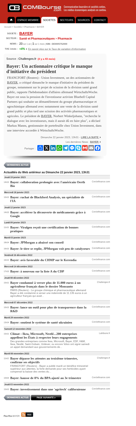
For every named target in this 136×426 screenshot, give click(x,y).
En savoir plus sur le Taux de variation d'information (57, 49)
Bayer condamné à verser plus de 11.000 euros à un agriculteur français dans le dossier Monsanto (45, 284)
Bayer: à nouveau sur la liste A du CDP (37, 271)
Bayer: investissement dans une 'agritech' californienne (48, 389)
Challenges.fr (27, 58)
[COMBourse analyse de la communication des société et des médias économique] (59, 13)
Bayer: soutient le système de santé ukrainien (41, 322)
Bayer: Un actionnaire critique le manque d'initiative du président (49, 68)
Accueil (7, 27)
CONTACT (100, 20)
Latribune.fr (104, 333)
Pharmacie (29, 27)
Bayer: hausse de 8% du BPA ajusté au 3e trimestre (45, 378)
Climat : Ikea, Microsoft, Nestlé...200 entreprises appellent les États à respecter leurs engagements (43, 335)
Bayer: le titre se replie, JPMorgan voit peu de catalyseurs (50, 248)
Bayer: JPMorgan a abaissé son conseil (37, 242)
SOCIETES (49, 20)
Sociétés (18, 27)
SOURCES (84, 20)
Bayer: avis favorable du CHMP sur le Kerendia (43, 260)
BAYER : (17, 416)
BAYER (40, 27)
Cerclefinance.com (101, 181)
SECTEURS (66, 20)
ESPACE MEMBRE (28, 20)
